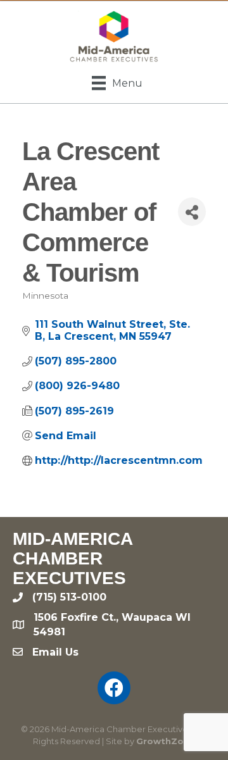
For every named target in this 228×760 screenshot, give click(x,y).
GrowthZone (165, 741)
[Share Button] (192, 211)
